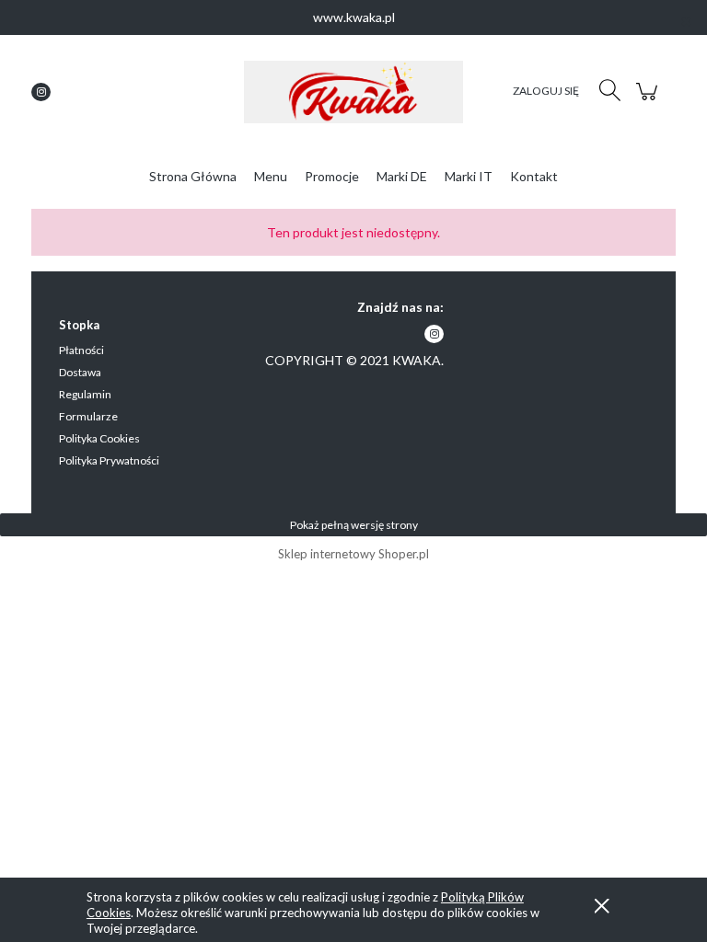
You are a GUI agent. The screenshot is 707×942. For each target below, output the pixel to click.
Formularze (88, 416)
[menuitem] (193, 176)
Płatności (81, 350)
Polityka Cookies (99, 438)
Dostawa (80, 372)
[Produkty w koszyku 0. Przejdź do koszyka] (649, 101)
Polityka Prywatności (109, 460)
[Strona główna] (353, 92)
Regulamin (85, 394)
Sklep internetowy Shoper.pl (353, 553)
